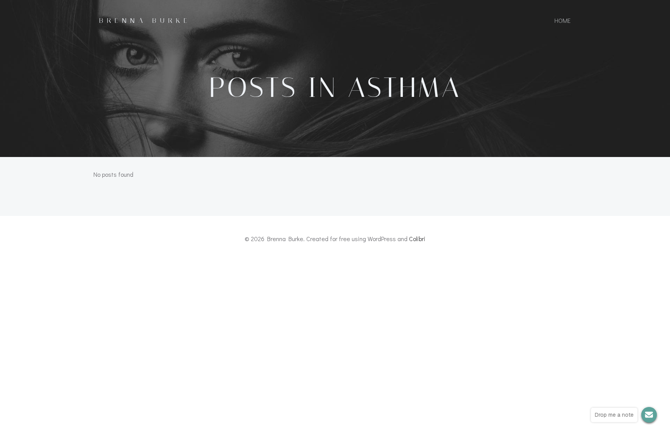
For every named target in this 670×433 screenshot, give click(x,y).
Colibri (417, 239)
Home (562, 20)
